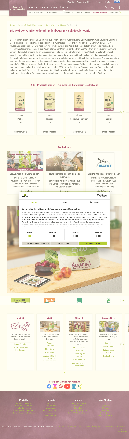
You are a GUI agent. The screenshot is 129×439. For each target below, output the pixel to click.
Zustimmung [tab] (34, 202)
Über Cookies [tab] (94, 202)
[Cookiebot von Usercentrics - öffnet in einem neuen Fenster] (98, 195)
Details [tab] (64, 202)
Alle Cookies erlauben (93, 243)
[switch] (53, 236)
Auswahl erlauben (64, 243)
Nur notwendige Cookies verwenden (36, 243)
